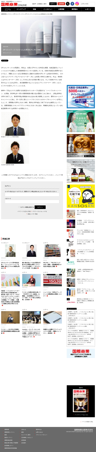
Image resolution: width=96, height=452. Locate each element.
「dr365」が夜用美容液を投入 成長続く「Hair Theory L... (85, 270)
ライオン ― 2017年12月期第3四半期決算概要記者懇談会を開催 (10, 331)
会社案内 (23, 442)
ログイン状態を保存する (27, 207)
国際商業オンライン (6, 14)
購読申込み (39, 429)
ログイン (53, 3)
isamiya (24, 327)
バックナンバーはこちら (81, 414)
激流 (5, 434)
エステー (45, 289)
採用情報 (23, 440)
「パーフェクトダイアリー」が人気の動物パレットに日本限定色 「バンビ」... (85, 251)
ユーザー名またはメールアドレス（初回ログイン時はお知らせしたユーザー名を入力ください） (31, 191)
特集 (34, 9)
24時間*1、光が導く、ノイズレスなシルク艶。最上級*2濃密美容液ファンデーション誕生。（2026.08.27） (81, 313)
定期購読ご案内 (41, 4)
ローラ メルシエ (30, 327)
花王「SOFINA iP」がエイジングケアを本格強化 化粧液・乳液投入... (85, 212)
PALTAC (45, 260)
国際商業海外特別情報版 (10, 448)
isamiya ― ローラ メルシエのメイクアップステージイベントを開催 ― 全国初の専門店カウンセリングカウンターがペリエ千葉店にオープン (31, 333)
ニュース (8, 9)
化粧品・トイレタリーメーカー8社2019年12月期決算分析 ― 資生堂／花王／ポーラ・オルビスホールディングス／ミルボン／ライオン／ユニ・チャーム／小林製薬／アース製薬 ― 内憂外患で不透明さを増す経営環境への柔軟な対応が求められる (10, 297)
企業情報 (61, 9)
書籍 (22, 432)
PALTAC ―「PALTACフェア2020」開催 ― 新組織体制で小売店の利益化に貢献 (52, 264)
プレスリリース (71, 309)
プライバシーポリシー (41, 434)
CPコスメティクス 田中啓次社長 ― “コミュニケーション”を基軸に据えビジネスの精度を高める (10, 265)
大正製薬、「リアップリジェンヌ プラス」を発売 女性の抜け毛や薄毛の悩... (85, 222)
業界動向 (75, 9)
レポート (88, 9)
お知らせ (23, 429)
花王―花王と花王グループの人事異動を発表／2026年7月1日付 (85, 260)
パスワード (8, 198)
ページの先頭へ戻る (87, 421)
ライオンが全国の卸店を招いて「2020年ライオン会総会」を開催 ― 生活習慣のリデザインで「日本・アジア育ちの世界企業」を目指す (31, 295)
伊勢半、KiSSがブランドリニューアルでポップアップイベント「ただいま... (85, 281)
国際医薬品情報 (8, 440)
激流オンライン (8, 437)
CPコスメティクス (19, 14)
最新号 (34, 4)
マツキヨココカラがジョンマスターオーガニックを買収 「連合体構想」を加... (85, 241)
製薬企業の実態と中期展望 (11, 442)
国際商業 (6, 429)
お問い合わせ (39, 432)
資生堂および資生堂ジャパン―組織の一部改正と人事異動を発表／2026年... (85, 300)
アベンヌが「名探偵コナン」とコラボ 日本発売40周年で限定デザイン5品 (85, 232)
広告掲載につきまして (27, 437)
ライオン (24, 289)
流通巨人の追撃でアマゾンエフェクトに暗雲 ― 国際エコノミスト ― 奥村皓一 (52, 331)
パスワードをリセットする (39, 211)
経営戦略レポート (9, 445)
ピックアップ (21, 9)
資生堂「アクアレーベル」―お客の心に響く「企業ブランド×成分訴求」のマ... (86, 290)
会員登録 (61, 3)
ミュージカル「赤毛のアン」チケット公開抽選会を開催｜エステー (52, 294)
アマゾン (45, 327)
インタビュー (47, 9)
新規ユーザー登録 (33, 214)
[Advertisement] (32, 229)
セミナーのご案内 (25, 434)
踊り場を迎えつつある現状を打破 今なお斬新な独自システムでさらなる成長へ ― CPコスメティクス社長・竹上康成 (31, 265)
